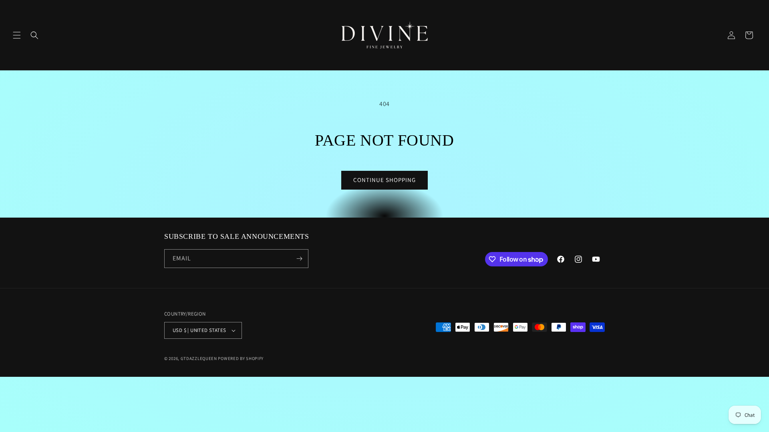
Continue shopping (384, 180)
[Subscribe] (299, 258)
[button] (17, 35)
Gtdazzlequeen (199, 358)
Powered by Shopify (241, 358)
